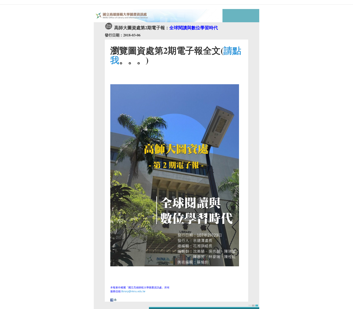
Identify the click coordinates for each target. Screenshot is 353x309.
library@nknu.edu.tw (133, 291)
